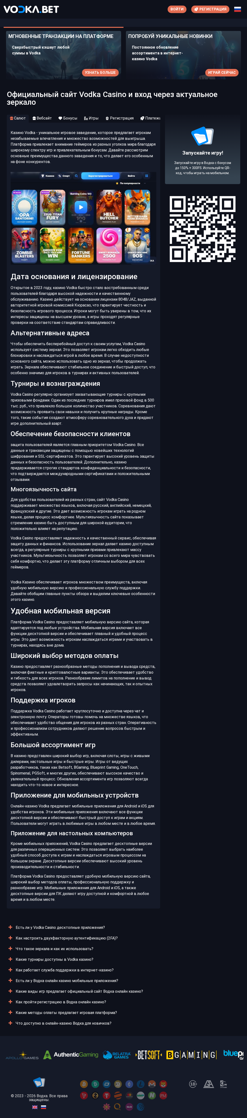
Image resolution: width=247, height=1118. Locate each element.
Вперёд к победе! (202, 167)
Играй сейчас (222, 72)
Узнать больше (100, 72)
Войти (177, 9)
